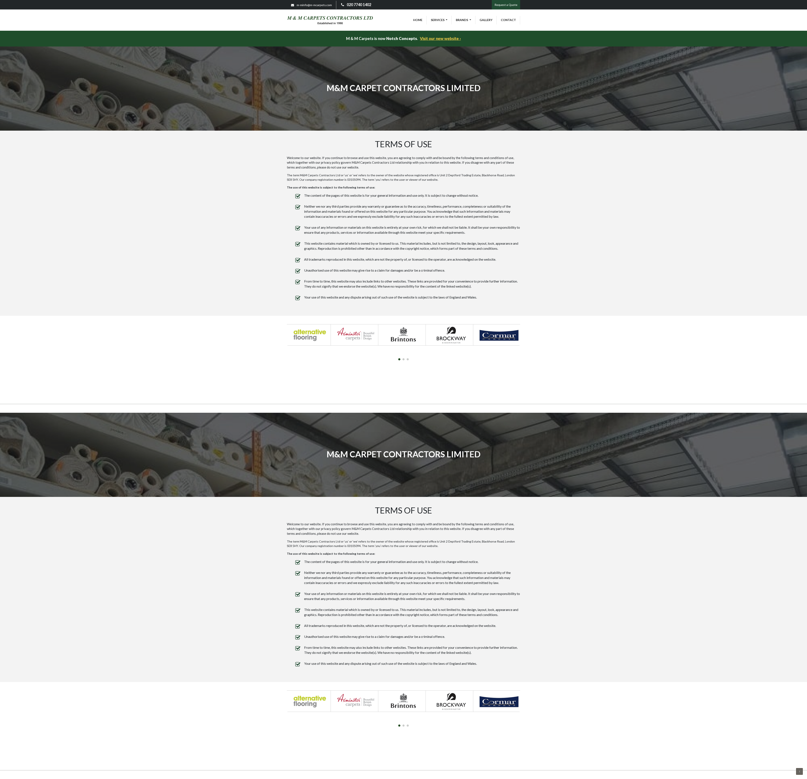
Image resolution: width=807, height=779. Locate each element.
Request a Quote (505, 5)
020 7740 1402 (358, 4)
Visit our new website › (440, 38)
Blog (332, 397)
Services (438, 20)
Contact (508, 20)
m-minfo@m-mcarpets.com (314, 5)
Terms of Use (350, 397)
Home (417, 20)
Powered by (437, 397)
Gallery (486, 20)
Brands (462, 20)
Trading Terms (412, 397)
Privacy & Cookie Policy (381, 397)
